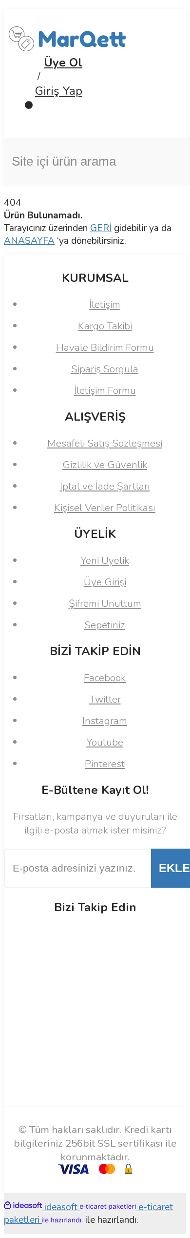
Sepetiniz (104, 625)
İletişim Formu (105, 390)
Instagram (104, 720)
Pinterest (105, 763)
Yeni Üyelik (104, 560)
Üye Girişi (105, 582)
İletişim (104, 304)
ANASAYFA (29, 241)
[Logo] (67, 48)
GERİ (101, 228)
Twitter (105, 699)
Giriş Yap (58, 91)
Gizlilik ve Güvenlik (104, 464)
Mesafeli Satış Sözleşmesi (104, 443)
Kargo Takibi (105, 326)
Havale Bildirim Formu (105, 347)
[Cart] (95, 114)
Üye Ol (63, 62)
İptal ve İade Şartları (105, 486)
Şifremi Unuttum (105, 603)
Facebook (105, 677)
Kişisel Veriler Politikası (104, 507)
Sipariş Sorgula (104, 369)
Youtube (104, 742)
